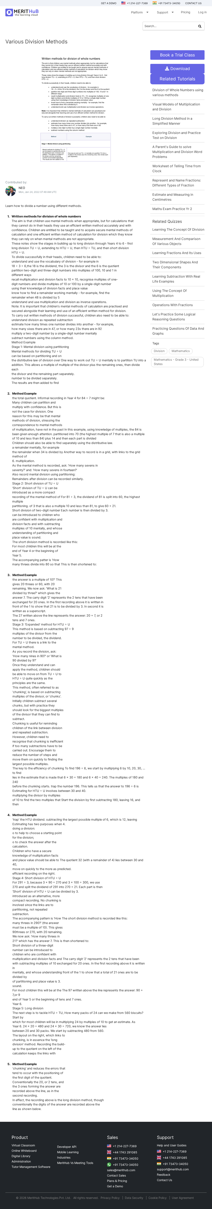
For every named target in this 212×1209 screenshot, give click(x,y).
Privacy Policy (110, 1197)
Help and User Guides (171, 1145)
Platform (139, 12)
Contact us (193, 3)
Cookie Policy (157, 1197)
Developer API (66, 1146)
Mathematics (181, 351)
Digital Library (21, 1156)
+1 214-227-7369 (137, 3)
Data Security (134, 1197)
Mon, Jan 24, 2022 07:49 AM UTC (38, 192)
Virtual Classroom (23, 1145)
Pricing (185, 12)
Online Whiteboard (24, 1150)
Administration (21, 1161)
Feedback (163, 1174)
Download (179, 68)
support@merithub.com (173, 1169)
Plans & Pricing (117, 1181)
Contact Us (164, 1180)
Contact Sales (116, 1175)
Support (165, 12)
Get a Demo (108, 3)
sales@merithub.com (121, 1170)
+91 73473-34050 (169, 3)
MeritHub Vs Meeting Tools (75, 1163)
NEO (22, 188)
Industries (63, 1157)
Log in (202, 12)
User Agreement (183, 1197)
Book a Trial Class (177, 55)
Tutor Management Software (31, 1166)
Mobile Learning (68, 1152)
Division (159, 351)
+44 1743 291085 (124, 1152)
